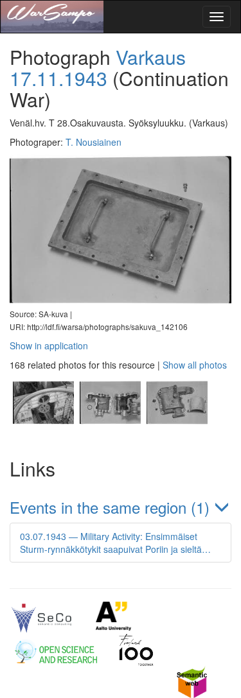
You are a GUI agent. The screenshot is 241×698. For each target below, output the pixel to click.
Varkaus (151, 57)
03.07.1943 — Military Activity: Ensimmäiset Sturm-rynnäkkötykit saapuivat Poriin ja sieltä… (115, 542)
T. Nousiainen (93, 141)
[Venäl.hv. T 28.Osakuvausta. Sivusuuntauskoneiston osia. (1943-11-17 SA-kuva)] (109, 438)
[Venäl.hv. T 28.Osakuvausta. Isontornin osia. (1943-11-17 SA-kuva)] (43, 438)
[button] (120, 507)
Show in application (49, 345)
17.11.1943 (58, 78)
